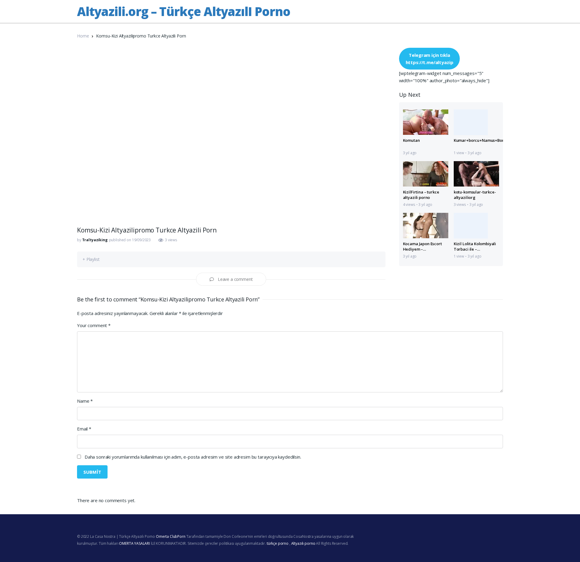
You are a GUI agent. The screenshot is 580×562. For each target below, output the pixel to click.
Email (84, 429)
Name (85, 401)
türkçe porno (277, 543)
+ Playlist (91, 259)
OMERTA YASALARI (134, 543)
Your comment (94, 325)
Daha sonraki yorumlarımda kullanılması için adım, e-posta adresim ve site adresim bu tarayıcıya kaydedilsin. (193, 457)
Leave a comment (235, 279)
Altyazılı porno (303, 543)
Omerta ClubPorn (170, 536)
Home (83, 36)
